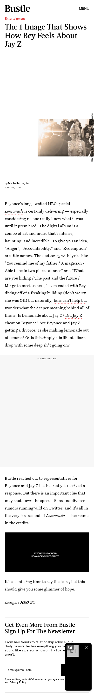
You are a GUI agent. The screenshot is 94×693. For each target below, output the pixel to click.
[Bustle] (17, 8)
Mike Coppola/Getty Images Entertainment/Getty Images (92, 137)
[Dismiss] (86, 647)
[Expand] (70, 647)
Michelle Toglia (18, 183)
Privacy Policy (18, 682)
